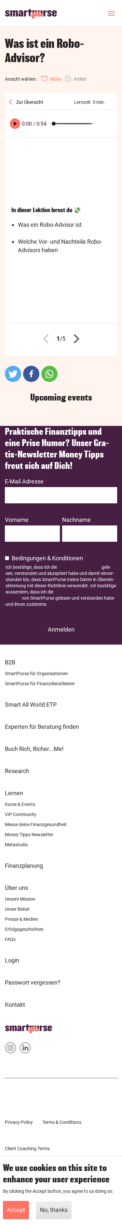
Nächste (74, 339)
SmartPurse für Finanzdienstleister (40, 683)
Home (13, 1026)
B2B (10, 662)
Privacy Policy (19, 1122)
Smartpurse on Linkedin (25, 1049)
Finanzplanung (24, 865)
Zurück (47, 339)
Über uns (16, 887)
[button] (13, 374)
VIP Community (20, 814)
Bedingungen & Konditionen (47, 558)
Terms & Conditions (61, 1122)
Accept (16, 1209)
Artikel (80, 79)
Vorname (17, 519)
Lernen (14, 793)
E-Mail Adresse (24, 481)
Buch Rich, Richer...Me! (34, 748)
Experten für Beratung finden (42, 726)
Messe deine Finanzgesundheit (36, 824)
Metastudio (16, 844)
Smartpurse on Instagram (10, 1049)
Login (12, 960)
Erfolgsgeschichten (24, 929)
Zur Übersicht (29, 102)
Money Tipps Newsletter (29, 834)
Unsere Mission (20, 899)
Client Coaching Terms (27, 1148)
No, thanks (54, 1209)
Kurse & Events (20, 804)
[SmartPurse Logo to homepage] (33, 13)
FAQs (10, 939)
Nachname (76, 519)
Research (17, 771)
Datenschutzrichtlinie (79, 567)
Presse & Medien (21, 919)
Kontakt (15, 1004)
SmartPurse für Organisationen (36, 673)
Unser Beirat (17, 909)
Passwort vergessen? (33, 982)
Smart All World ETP (31, 704)
